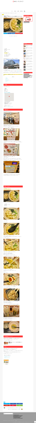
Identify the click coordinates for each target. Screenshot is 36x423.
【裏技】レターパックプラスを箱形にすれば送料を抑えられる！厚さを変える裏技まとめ (29, 45)
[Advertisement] (18, 6)
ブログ (24, 76)
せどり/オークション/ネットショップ (26, 74)
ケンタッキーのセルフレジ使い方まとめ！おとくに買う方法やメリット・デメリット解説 (29, 64)
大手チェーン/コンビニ (18, 417)
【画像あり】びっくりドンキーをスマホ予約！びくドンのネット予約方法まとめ (29, 48)
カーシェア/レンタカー (20, 415)
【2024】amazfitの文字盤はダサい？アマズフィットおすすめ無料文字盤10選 (29, 61)
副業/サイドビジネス (28, 76)
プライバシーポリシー (13, 420)
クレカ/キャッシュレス (15, 416)
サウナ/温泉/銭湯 (18, 416)
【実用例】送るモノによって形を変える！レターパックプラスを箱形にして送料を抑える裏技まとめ (29, 56)
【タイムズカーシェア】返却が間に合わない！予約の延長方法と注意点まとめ (29, 67)
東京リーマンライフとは (5, 420)
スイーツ (20, 416)
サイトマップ (9, 420)
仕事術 (25, 76)
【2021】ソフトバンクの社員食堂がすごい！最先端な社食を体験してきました (29, 69)
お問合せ (16, 420)
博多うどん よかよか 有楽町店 (7, 92)
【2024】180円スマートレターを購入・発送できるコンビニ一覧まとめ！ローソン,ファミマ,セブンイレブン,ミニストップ (29, 59)
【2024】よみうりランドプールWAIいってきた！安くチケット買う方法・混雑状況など (29, 53)
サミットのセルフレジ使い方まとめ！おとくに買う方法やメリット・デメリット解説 (29, 51)
